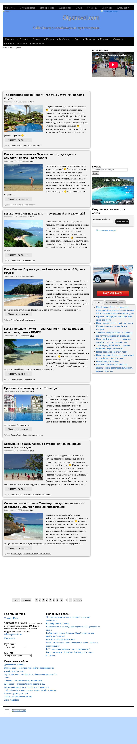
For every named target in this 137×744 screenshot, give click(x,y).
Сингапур (118, 39)
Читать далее (18, 140)
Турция (23, 43)
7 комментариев (29, 205)
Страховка (92, 7)
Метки (122, 302)
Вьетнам (24, 39)
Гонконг (36, 39)
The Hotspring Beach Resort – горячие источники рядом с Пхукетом (44, 96)
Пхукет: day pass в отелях (107, 361)
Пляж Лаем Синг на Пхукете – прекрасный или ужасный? (44, 213)
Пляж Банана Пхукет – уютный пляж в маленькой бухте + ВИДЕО (44, 271)
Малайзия (90, 39)
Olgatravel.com (81, 17)
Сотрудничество (27, 7)
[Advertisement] (47, 70)
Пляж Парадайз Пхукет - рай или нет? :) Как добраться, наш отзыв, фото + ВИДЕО (114, 326)
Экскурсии (107, 7)
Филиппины (38, 43)
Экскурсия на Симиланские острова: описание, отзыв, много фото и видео (42, 445)
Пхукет (13, 145)
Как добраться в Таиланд (57, 623)
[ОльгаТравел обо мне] (117, 23)
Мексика (104, 39)
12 (70, 600)
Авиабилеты (65, 7)
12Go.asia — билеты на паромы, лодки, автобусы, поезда (30, 690)
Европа (50, 39)
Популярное (98, 302)
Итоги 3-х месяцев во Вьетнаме (60, 639)
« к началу (26, 600)
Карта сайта (9, 638)
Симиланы (27, 494)
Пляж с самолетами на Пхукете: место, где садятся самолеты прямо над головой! (40, 156)
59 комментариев (44, 554)
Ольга (32, 102)
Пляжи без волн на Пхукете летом (111, 351)
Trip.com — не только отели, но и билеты (23, 680)
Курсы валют (123, 7)
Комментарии (111, 302)
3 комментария (29, 320)
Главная (9, 39)
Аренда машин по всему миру (18, 696)
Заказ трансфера (11, 699)
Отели (79, 7)
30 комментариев (36, 435)
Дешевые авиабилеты (14, 664)
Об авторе (10, 7)
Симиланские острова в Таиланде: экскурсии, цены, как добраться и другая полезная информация (44, 505)
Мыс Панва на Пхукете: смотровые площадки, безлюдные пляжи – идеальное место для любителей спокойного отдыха (115, 310)
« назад (15, 600)
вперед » (78, 600)
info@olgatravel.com (13, 634)
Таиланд (10, 43)
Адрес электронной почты (101, 219)
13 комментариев (44, 494)
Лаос (77, 39)
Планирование (47, 7)
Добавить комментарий (32, 145)
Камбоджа (64, 39)
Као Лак (14, 494)
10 (61, 600)
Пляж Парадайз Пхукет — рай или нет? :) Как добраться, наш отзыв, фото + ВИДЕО (44, 330)
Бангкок (14, 435)
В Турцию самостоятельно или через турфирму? (68, 649)
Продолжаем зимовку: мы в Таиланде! (31, 388)
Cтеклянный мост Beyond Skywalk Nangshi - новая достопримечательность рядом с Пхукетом (114, 367)
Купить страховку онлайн (16, 693)
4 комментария (29, 260)
